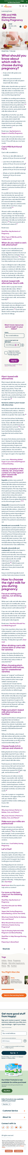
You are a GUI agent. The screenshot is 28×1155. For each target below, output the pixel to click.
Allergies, (4, 963)
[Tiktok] (4, 1127)
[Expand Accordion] (24, 949)
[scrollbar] (14, 989)
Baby (13, 978)
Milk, (8, 966)
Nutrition (14, 966)
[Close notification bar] (26, 1)
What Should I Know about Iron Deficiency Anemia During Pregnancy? (13, 925)
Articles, (4, 960)
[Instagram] (8, 1127)
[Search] (20, 6)
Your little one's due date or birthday (9, 1038)
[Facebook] (12, 1127)
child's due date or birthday (11, 341)
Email (7, 332)
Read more (5, 885)
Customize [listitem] (9, 1151)
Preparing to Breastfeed (10, 942)
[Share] (25, 27)
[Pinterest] (21, 1127)
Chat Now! (8, 882)
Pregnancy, (17, 960)
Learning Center (7, 11)
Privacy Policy (13, 365)
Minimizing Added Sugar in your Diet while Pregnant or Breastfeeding (13, 462)
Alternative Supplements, (16, 963)
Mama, (10, 960)
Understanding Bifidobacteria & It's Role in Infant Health (16, 981)
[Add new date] (22, 345)
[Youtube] (17, 1127)
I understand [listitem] (18, 1151)
